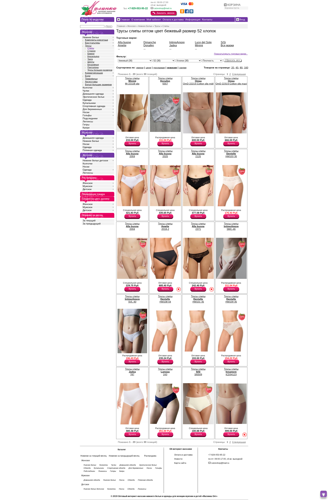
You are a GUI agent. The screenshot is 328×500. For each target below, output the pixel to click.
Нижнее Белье (91, 37)
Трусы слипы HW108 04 (165, 299)
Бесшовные (93, 64)
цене (148, 67)
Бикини (90, 54)
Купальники (89, 103)
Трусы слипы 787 (132, 372)
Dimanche (150, 42)
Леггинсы (88, 121)
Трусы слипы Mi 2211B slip (132, 81)
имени (140, 67)
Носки (86, 112)
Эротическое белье (93, 96)
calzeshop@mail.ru (163, 8)
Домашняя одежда (93, 93)
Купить (132, 143)
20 (232, 67)
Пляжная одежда (92, 150)
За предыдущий (92, 223)
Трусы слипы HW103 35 (231, 154)
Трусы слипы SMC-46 (231, 226)
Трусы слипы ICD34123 (231, 372)
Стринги (91, 51)
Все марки (227, 45)
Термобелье (91, 78)
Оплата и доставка (183, 455)
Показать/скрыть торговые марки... (231, 54)
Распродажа (150, 456)
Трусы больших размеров (99, 70)
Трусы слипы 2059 (132, 154)
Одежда (87, 100)
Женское (88, 183)
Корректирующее (94, 73)
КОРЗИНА (234, 4)
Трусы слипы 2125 (198, 154)
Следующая (239, 74)
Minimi (199, 45)
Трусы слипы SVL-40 (132, 299)
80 (241, 67)
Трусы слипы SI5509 (198, 372)
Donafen (149, 45)
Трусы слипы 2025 (165, 154)
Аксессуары (91, 81)
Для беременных (92, 109)
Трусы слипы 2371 (198, 226)
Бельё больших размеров (98, 84)
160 (246, 67)
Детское (87, 155)
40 (237, 67)
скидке (183, 67)
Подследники (90, 118)
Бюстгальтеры (92, 43)
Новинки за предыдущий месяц (124, 456)
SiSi (223, 42)
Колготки (87, 87)
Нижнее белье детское (95, 160)
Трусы (88, 45)
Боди (87, 76)
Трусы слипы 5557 (165, 81)
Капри (86, 127)
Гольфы (87, 115)
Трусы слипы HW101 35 (198, 299)
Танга (90, 59)
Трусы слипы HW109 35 (231, 299)
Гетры (86, 124)
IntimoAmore (177, 42)
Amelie (122, 45)
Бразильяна (93, 56)
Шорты (90, 62)
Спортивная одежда (94, 106)
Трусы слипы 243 (165, 372)
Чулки (86, 90)
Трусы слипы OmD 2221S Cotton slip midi (198, 81)
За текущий (89, 220)
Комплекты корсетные (96, 40)
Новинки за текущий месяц (93, 456)
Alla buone (124, 42)
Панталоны (93, 67)
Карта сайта (180, 463)
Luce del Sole (203, 42)
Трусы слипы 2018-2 (165, 226)
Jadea (173, 45)
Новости (178, 459)
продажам (159, 67)
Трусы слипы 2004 (132, 226)
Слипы (90, 48)
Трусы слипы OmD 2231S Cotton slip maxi (231, 81)
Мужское (87, 186)
